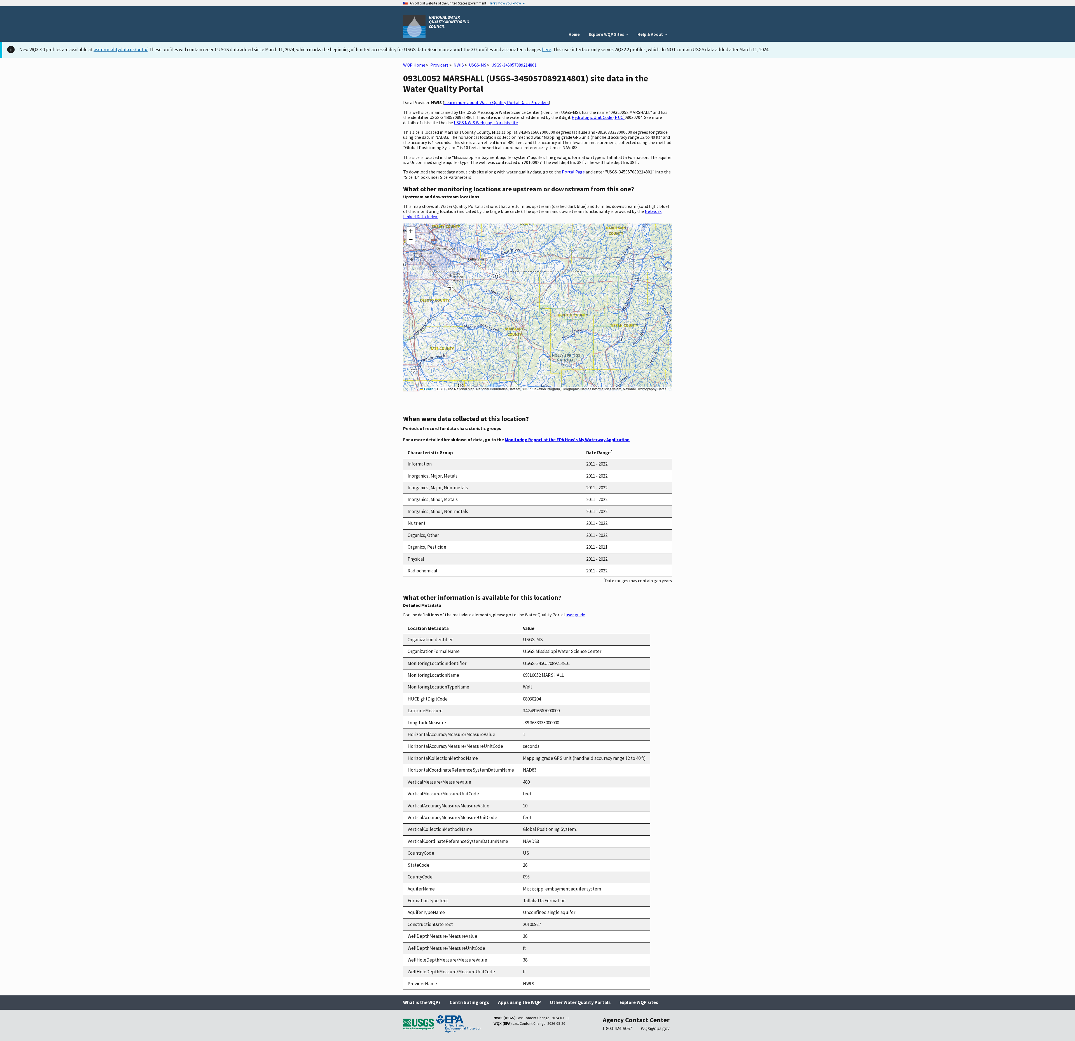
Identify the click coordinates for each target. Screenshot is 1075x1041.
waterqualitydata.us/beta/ (121, 49)
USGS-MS (477, 65)
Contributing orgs (469, 1002)
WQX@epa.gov (655, 1028)
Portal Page (573, 172)
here (546, 49)
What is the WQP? (422, 1002)
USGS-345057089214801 (514, 65)
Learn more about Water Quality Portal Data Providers (496, 102)
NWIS (459, 65)
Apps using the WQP (519, 1002)
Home (574, 34)
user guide (575, 614)
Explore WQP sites (639, 1002)
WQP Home (414, 65)
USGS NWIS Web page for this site (486, 122)
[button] (410, 231)
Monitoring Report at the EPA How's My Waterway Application (567, 439)
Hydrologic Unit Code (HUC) (598, 117)
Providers (439, 65)
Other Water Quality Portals (580, 1002)
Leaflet (428, 388)
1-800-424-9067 (617, 1028)
